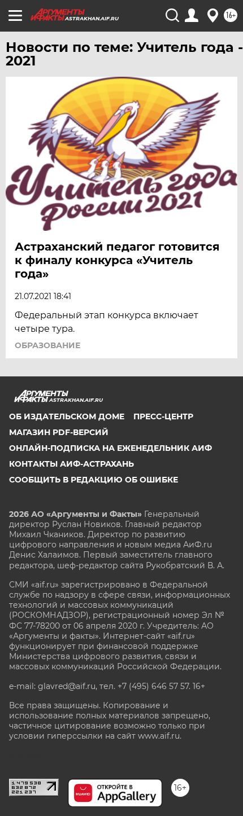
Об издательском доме (66, 416)
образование (47, 345)
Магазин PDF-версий (59, 432)
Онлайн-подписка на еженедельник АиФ (110, 448)
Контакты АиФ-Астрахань (71, 464)
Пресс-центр (163, 416)
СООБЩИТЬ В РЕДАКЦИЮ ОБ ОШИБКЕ (93, 480)
